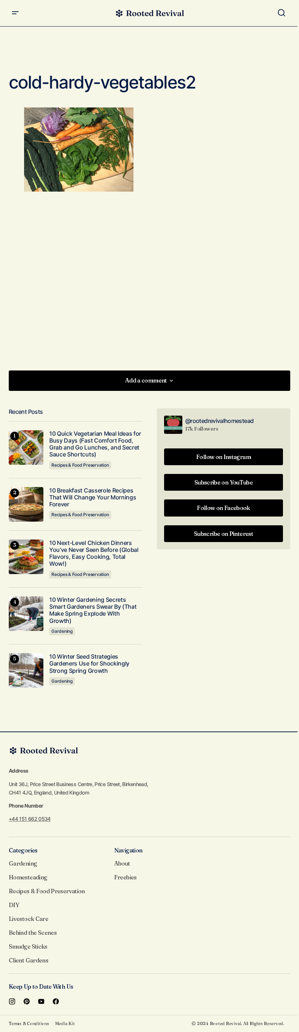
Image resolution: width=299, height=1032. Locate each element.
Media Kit (65, 1023)
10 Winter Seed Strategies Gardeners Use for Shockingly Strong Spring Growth (89, 663)
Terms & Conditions (29, 1023)
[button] (15, 13)
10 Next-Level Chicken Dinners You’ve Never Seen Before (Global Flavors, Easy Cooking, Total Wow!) (94, 553)
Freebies (125, 877)
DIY (14, 905)
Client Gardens (28, 960)
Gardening (62, 631)
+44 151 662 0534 (30, 819)
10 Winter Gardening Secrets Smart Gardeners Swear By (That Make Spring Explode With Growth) (92, 610)
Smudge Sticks (28, 946)
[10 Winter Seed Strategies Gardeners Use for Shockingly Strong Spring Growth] (26, 670)
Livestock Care (28, 918)
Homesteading (28, 877)
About (122, 863)
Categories (23, 850)
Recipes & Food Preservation (80, 465)
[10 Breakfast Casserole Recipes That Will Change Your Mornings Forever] (26, 504)
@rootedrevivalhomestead (219, 420)
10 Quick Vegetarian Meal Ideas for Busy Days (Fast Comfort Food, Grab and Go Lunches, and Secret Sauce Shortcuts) (95, 444)
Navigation (128, 850)
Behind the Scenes (33, 932)
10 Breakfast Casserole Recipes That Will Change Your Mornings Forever (92, 497)
